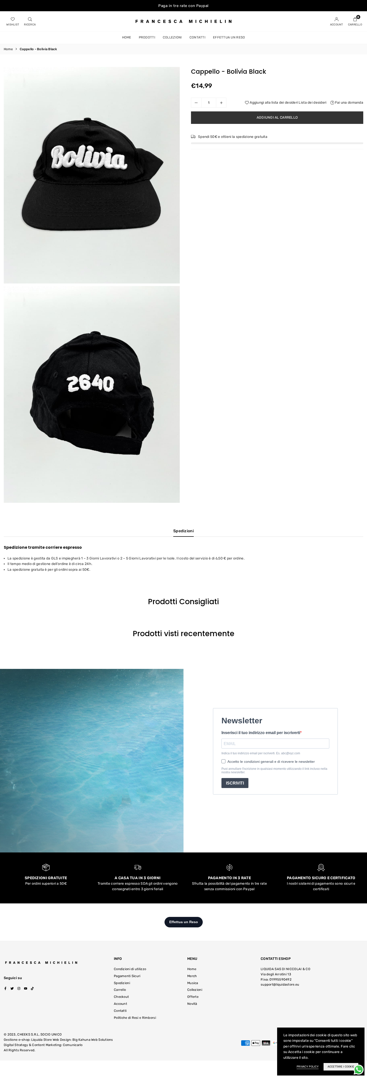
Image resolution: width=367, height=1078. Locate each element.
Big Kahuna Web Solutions (92, 1040)
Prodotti (147, 37)
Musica (192, 983)
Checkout (121, 997)
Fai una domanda (348, 102)
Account (120, 1004)
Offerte (192, 997)
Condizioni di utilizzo (130, 969)
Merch (192, 976)
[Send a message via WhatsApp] (359, 1070)
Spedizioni (183, 531)
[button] (355, 21)
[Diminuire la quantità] (196, 102)
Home (126, 37)
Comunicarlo (73, 1045)
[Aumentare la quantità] (221, 102)
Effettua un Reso (229, 37)
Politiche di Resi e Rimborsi (135, 1018)
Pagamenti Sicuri (127, 976)
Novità (192, 1004)
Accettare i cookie (341, 1066)
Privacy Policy (308, 1066)
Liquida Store (41, 1040)
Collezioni (172, 37)
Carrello (120, 990)
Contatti (197, 37)
